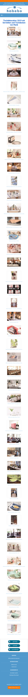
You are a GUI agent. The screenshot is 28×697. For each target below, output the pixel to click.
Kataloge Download (14, 675)
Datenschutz (14, 664)
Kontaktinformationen (15, 658)
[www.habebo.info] (14, 9)
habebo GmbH (18, 684)
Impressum (14, 666)
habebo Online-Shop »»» (14, 687)
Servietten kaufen (14, 673)
